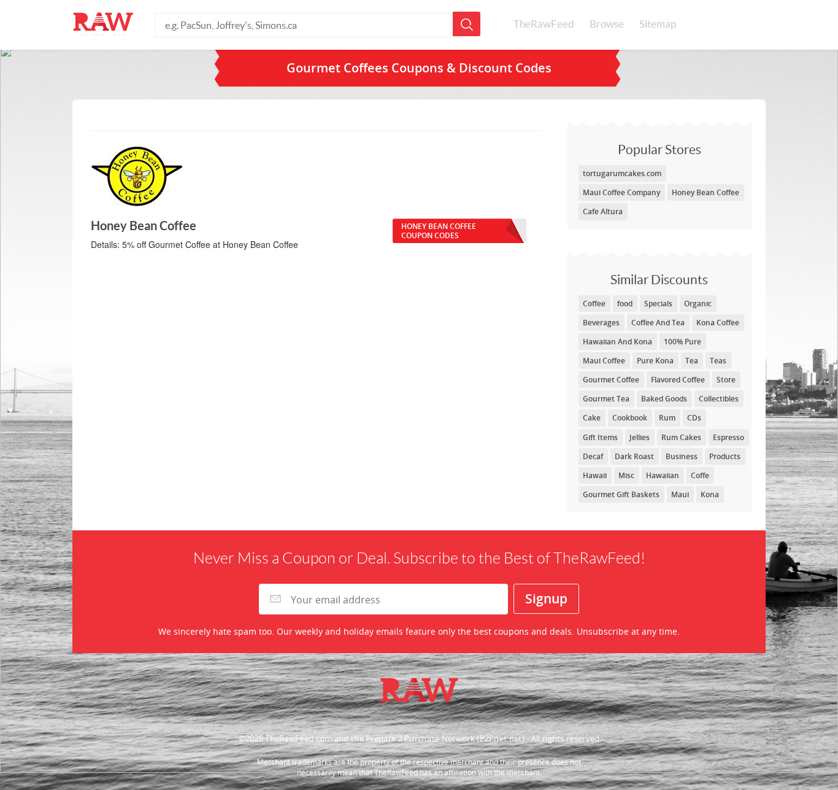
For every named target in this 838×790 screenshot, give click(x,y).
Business (682, 456)
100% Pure (682, 341)
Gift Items (600, 437)
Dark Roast (634, 456)
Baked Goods (664, 398)
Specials (658, 303)
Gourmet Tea (606, 398)
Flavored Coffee (678, 379)
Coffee (594, 303)
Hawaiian (662, 475)
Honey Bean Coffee (705, 192)
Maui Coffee (604, 360)
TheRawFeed (543, 23)
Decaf (593, 456)
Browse (607, 23)
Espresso (728, 437)
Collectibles (719, 398)
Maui (680, 494)
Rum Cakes (681, 437)
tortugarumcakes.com (622, 173)
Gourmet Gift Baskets (621, 494)
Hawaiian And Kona (617, 341)
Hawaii (595, 475)
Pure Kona (655, 360)
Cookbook (629, 417)
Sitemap (657, 23)
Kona (710, 494)
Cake (592, 417)
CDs (694, 417)
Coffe (700, 475)
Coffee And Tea (658, 322)
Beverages (601, 322)
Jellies (639, 437)
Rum (667, 417)
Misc (626, 475)
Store (726, 379)
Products (724, 456)
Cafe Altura (603, 211)
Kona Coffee (717, 322)
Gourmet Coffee (611, 379)
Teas (718, 360)
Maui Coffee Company (621, 192)
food (624, 303)
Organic (698, 303)
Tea (691, 360)
